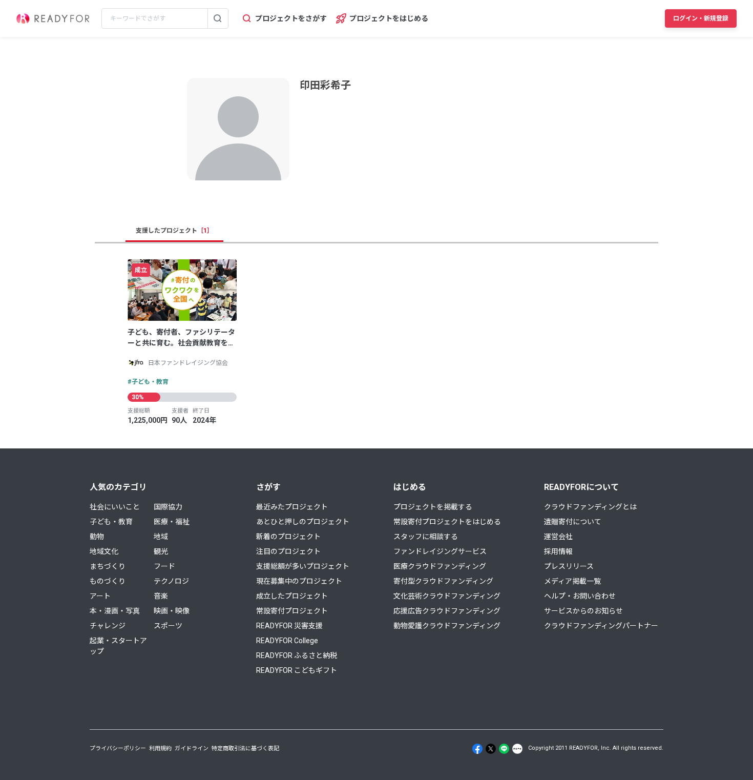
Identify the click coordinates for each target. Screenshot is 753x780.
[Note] (517, 749)
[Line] (504, 749)
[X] (491, 749)
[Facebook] (477, 749)
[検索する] (217, 18)
